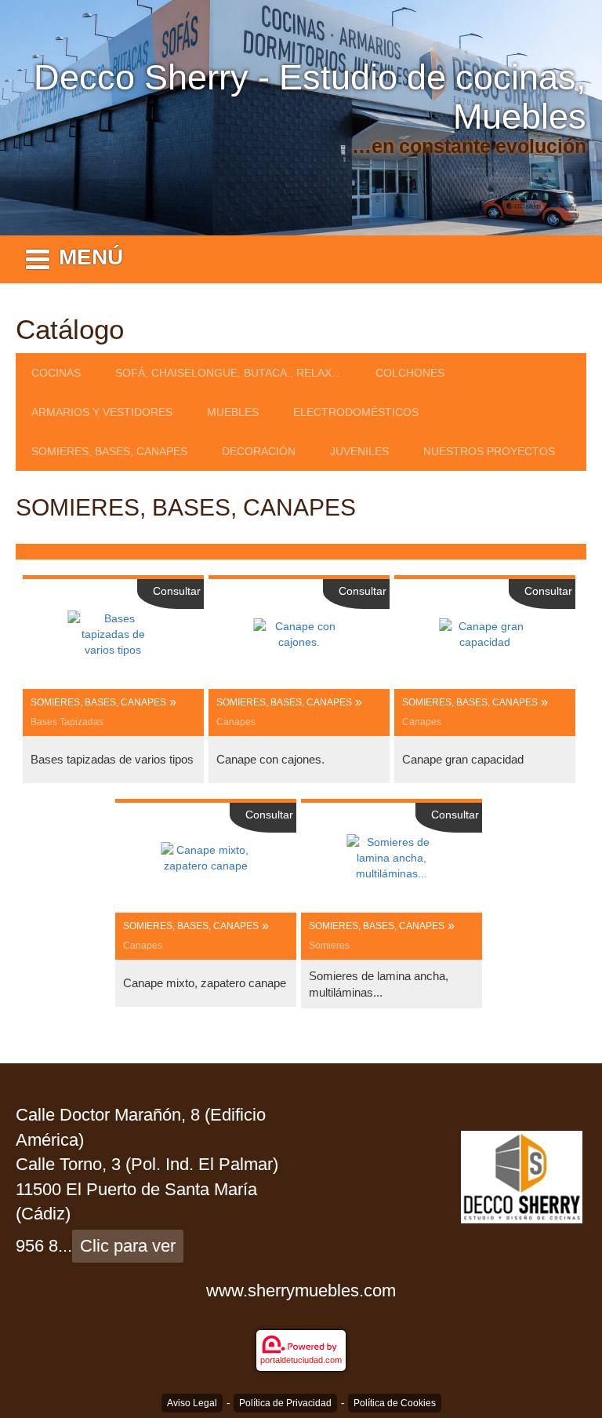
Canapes (236, 721)
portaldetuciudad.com (301, 1360)
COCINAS (56, 372)
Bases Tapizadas (67, 721)
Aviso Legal (192, 1403)
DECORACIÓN (259, 451)
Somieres (329, 945)
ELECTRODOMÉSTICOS (356, 412)
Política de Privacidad (285, 1403)
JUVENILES (359, 451)
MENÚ (91, 257)
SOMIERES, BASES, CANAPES (109, 451)
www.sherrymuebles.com (301, 1290)
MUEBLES (233, 412)
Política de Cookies (395, 1403)
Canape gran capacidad (463, 759)
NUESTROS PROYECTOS (489, 451)
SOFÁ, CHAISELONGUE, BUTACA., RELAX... (228, 372)
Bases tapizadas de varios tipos (112, 759)
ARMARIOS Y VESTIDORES (101, 412)
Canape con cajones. (270, 759)
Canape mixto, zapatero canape (204, 983)
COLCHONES (409, 372)
